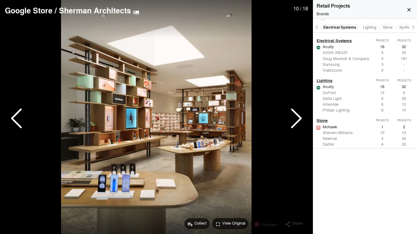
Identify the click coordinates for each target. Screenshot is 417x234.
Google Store (29, 10)
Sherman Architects (95, 10)
